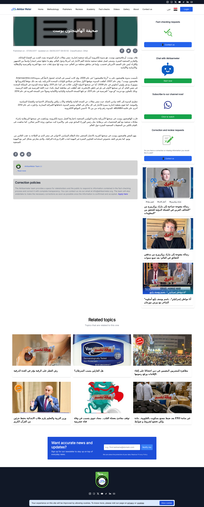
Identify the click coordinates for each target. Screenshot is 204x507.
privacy (130, 503)
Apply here (123, 194)
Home (40, 9)
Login (186, 9)
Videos (116, 9)
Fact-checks (104, 9)
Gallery (126, 9)
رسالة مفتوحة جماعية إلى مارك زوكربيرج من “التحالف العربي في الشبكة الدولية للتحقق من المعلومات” (167, 210)
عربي (169, 9)
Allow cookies (166, 503)
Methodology (53, 9)
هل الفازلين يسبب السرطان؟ (88, 370)
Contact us (147, 9)
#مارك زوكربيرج (175, 202)
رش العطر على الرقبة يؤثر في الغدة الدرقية (36, 370)
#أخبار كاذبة (161, 202)
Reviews (79, 9)
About (136, 9)
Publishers (67, 9)
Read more (22, 171)
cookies (140, 503)
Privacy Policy (142, 454)
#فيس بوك (150, 202)
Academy (91, 9)
